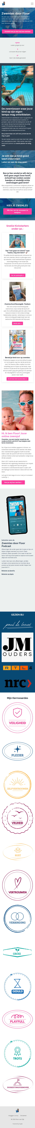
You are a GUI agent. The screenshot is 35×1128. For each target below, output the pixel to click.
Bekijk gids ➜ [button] (17, 323)
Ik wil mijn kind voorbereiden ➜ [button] (17, 379)
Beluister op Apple (8, 574)
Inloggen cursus (13, 1115)
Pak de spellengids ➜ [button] (17, 275)
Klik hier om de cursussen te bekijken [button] (17, 211)
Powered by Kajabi (17, 1124)
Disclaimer (23, 1115)
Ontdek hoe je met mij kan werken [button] (18, 31)
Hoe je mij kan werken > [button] (13, 482)
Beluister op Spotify (8, 571)
